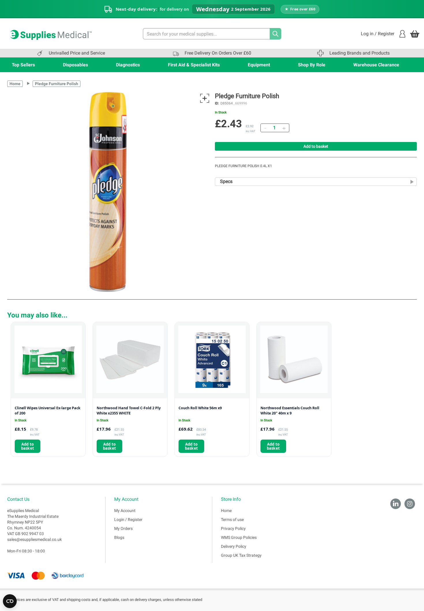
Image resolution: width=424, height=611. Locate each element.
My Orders (123, 528)
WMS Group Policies (239, 537)
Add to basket (315, 146)
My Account (125, 510)
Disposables (75, 65)
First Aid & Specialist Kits (194, 65)
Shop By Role (311, 65)
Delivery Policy (233, 546)
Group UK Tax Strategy (241, 555)
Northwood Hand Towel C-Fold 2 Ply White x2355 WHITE (129, 411)
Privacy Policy (233, 528)
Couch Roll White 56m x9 (200, 408)
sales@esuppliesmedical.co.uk (34, 539)
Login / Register (128, 519)
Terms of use (232, 519)
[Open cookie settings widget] (10, 601)
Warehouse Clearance (376, 65)
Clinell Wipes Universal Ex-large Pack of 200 (47, 411)
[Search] (275, 34)
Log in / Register (377, 33)
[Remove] (265, 128)
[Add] (283, 128)
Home (15, 83)
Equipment (259, 65)
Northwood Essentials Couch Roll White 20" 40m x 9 (289, 411)
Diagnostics (128, 65)
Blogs (119, 537)
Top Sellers (23, 65)
